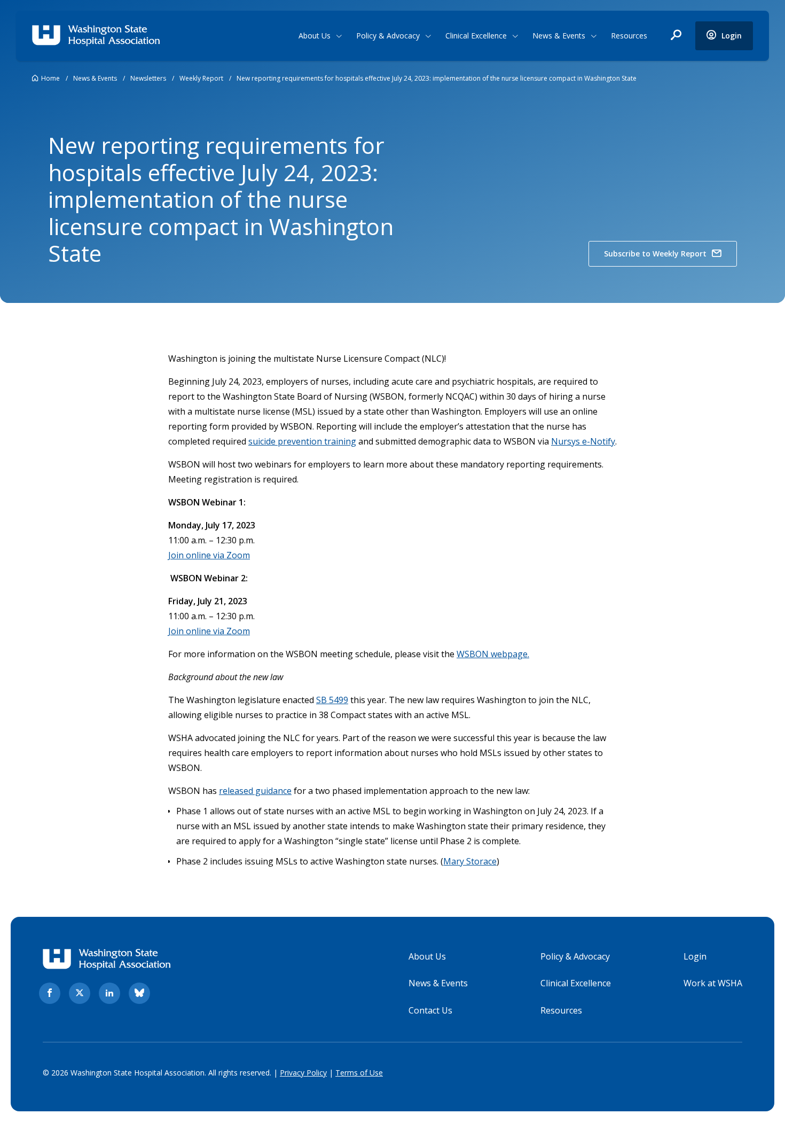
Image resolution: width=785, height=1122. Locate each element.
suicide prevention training (302, 441)
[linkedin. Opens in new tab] (109, 993)
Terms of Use (359, 1073)
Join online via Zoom (209, 555)
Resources (629, 35)
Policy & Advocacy (388, 35)
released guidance (255, 791)
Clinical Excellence (476, 35)
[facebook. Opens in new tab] (49, 993)
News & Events (558, 35)
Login (695, 956)
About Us (315, 35)
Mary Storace (470, 861)
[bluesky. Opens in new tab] (139, 993)
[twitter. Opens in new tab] (79, 993)
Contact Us (430, 1010)
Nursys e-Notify (583, 441)
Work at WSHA (713, 983)
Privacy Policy (303, 1073)
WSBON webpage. (493, 654)
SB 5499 (332, 700)
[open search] (676, 35)
